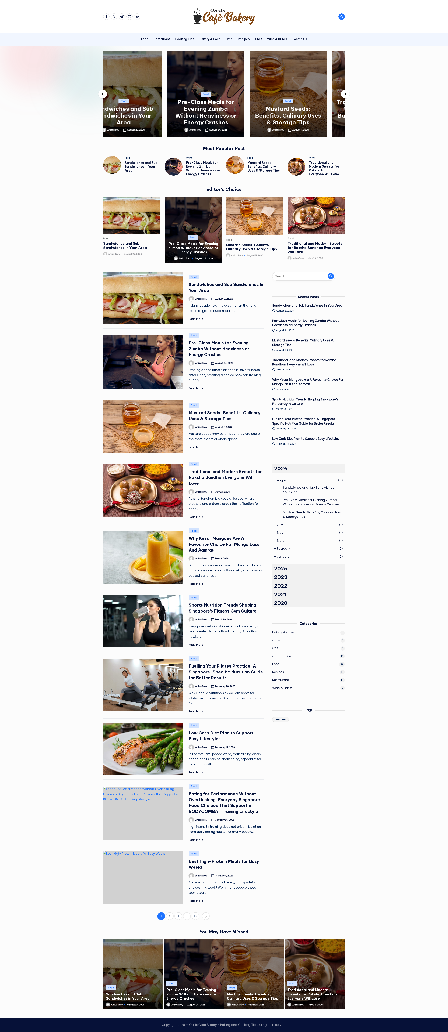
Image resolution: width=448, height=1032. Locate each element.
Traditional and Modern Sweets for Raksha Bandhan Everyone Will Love (306, 112)
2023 (280, 577)
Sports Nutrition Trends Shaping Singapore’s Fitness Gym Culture (305, 401)
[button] (142, 133)
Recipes (278, 672)
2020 (280, 603)
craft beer (280, 719)
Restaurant (280, 680)
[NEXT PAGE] (206, 916)
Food (142, 94)
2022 (280, 586)
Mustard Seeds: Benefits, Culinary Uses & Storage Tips (224, 115)
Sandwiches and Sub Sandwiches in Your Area (141, 166)
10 (195, 916)
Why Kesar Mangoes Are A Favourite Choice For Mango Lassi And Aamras (224, 544)
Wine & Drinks (282, 688)
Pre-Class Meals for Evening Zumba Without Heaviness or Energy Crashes (141, 112)
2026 (281, 468)
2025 (280, 569)
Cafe (276, 640)
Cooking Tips (281, 656)
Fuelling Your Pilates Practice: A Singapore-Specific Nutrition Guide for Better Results (226, 671)
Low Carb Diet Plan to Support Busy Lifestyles (306, 439)
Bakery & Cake (283, 632)
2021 (280, 594)
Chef (276, 648)
